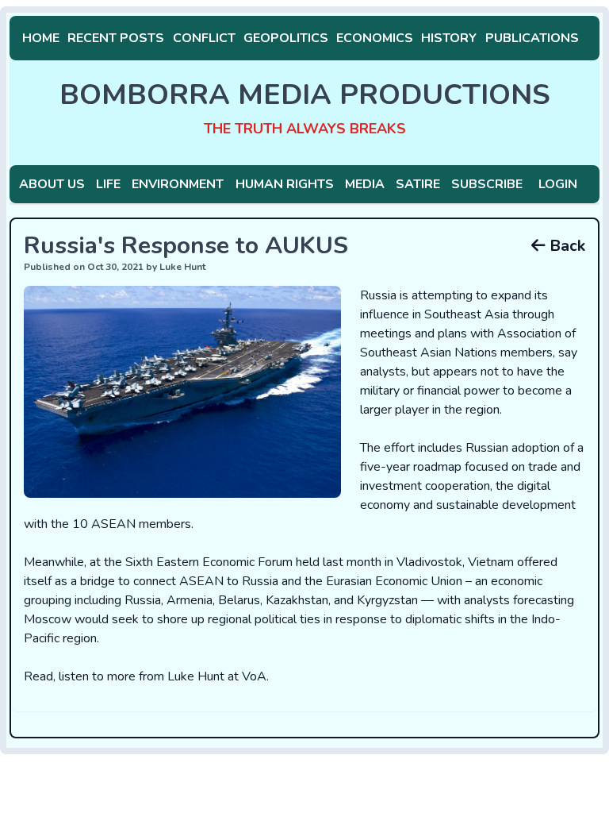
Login (557, 184)
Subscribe (487, 184)
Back (565, 245)
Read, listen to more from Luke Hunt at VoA (145, 676)
